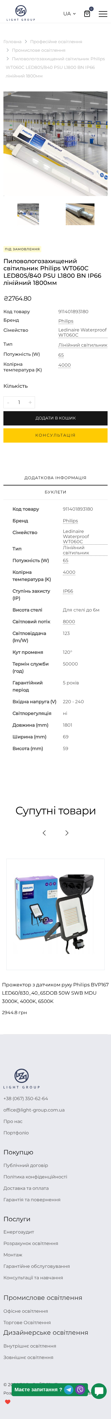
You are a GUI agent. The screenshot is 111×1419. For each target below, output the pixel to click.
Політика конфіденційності (35, 1177)
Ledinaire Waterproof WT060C (82, 332)
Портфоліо (16, 1133)
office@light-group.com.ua (34, 1110)
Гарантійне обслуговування (36, 1266)
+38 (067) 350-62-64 (25, 1098)
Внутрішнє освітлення (29, 1346)
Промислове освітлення (38, 50)
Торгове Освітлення (27, 1322)
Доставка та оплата (26, 1188)
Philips (65, 321)
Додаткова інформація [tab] (55, 477)
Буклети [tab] (56, 492)
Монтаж (12, 1255)
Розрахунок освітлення (30, 1243)
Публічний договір (25, 1165)
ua (67, 14)
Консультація (55, 435)
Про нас (12, 1121)
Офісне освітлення (25, 1311)
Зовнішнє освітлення (28, 1357)
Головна (12, 41)
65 (61, 355)
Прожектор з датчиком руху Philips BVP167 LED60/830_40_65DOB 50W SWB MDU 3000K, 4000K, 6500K (55, 993)
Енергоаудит (18, 1232)
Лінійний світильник (82, 345)
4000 (64, 365)
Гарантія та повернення (32, 1199)
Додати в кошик (56, 418)
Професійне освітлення (56, 41)
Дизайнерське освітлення (45, 1332)
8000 (69, 621)
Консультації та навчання (33, 1277)
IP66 (68, 591)
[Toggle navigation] (103, 13)
